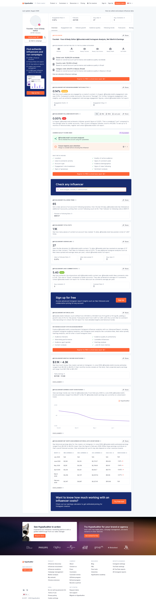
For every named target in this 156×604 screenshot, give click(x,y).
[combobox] (92, 190)
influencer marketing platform (55, 529)
